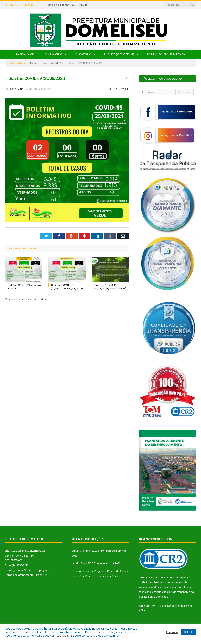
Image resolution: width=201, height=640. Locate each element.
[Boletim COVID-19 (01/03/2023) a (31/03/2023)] (67, 269)
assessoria (180, 582)
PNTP (155, 605)
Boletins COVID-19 (119, 88)
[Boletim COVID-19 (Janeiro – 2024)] (23, 269)
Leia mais (62, 635)
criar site (163, 577)
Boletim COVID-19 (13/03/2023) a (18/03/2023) (110, 286)
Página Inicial (26, 54)
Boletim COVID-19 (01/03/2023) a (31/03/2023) (67, 286)
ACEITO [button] (188, 632)
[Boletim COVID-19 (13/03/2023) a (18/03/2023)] (110, 269)
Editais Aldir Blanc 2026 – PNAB (90, 550)
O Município (53, 54)
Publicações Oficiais (119, 54)
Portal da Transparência (166, 54)
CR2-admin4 (16, 88)
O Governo (83, 54)
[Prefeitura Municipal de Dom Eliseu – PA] (100, 29)
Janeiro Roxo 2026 (58, 5)
